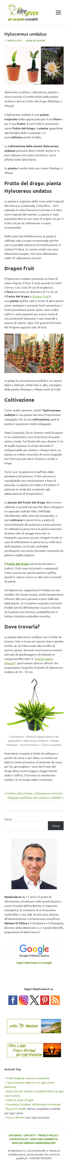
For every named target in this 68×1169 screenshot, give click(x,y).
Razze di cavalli (15, 1108)
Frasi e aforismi (16, 1117)
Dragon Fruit (40, 296)
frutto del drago (18, 564)
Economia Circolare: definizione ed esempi (33, 1104)
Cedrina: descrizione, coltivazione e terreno (34, 793)
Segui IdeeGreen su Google (34, 962)
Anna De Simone (35, 40)
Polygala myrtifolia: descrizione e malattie (34, 797)
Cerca (8, 819)
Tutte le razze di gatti (20, 1100)
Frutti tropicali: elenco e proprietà (27, 1078)
